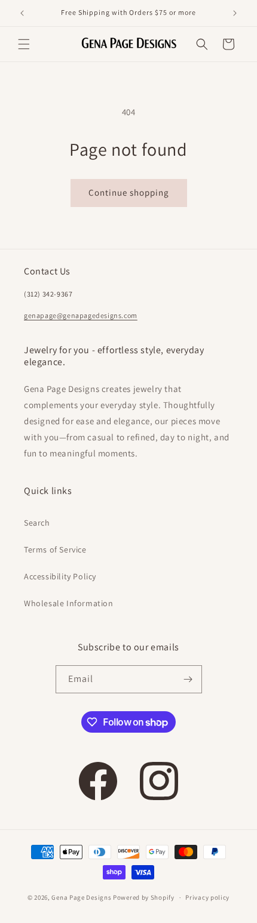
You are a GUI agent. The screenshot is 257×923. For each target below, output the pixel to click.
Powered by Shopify (144, 897)
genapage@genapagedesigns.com (80, 315)
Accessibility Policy (60, 576)
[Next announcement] (235, 13)
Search (37, 522)
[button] (24, 44)
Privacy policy (207, 897)
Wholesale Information (69, 603)
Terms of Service (55, 549)
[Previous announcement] (22, 13)
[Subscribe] (188, 679)
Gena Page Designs (81, 897)
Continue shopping (128, 192)
